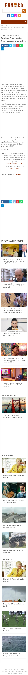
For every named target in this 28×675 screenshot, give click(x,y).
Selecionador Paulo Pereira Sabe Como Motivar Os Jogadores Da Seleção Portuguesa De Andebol (12, 310)
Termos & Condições (21, 671)
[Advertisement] (14, 67)
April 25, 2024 (14, 168)
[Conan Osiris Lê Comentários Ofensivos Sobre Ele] (14, 325)
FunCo (6, 669)
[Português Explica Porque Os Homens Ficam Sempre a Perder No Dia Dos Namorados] (14, 275)
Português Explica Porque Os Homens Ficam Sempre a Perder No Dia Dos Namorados (14, 285)
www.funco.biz (20, 669)
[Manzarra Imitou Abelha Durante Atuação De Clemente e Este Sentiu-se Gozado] (14, 374)
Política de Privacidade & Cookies (14, 673)
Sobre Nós (4, 671)
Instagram (18, 174)
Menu (3, 22)
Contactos (11, 671)
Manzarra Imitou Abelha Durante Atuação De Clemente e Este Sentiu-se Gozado (13, 385)
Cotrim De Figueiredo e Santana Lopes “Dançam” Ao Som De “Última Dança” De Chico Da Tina (13, 261)
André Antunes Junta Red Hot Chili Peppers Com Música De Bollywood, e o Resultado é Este (14, 360)
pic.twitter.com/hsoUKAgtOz (15, 164)
